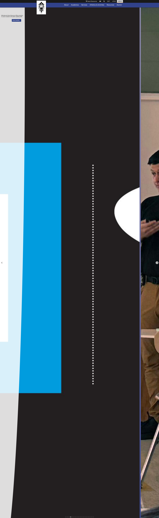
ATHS (114, 1)
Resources (110, 5)
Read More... (16, 23)
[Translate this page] (100, 1)
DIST (108, 1)
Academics (75, 5)
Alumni (119, 5)
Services (84, 5)
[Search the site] (104, 1)
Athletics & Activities (97, 5)
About (66, 5)
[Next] (157, 262)
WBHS (120, 1)
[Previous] (2, 262)
